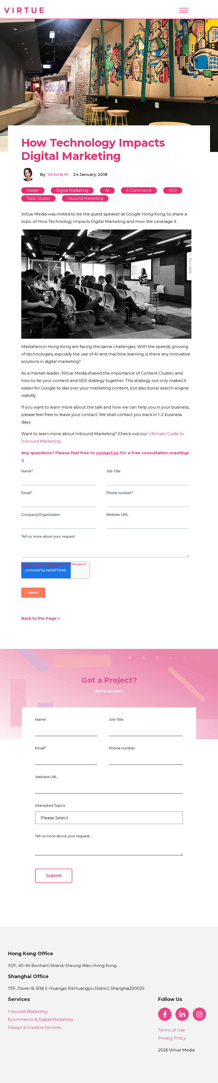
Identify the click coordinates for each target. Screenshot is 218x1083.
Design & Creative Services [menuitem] (34, 1027)
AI (107, 190)
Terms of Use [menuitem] (171, 1030)
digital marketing (72, 190)
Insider (33, 190)
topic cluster (38, 198)
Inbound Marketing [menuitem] (27, 1011)
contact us (107, 452)
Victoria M (58, 174)
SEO (173, 190)
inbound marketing (85, 198)
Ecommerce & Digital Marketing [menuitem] (40, 1019)
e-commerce (139, 190)
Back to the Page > (40, 618)
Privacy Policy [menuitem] (172, 1037)
